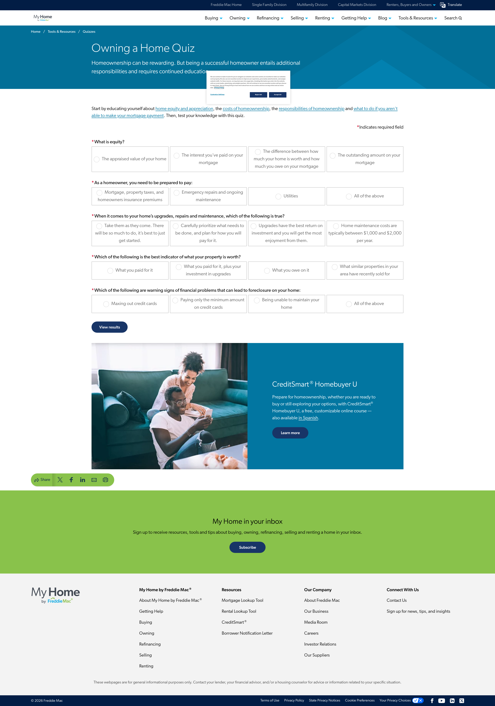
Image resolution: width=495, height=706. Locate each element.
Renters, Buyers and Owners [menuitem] (409, 5)
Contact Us (397, 600)
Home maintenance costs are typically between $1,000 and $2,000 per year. (365, 233)
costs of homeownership (246, 109)
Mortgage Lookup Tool (242, 600)
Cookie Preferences (360, 700)
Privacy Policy (294, 700)
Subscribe (247, 547)
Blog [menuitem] (382, 18)
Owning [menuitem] (237, 18)
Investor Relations (320, 644)
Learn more (294, 433)
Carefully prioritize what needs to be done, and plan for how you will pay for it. (209, 233)
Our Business (316, 611)
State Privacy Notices (324, 700)
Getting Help (151, 611)
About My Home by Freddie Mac (170, 600)
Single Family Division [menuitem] (269, 5)
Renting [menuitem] (322, 18)
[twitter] (60, 479)
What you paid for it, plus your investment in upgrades (212, 270)
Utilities (291, 196)
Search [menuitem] (451, 18)
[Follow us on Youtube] (441, 700)
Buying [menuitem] (211, 18)
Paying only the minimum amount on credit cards (212, 304)
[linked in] (82, 479)
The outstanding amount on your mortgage (369, 159)
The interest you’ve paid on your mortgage (212, 159)
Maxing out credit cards (134, 304)
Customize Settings (217, 94)
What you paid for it (134, 270)
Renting (146, 666)
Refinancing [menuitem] (268, 18)
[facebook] (71, 479)
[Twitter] (461, 700)
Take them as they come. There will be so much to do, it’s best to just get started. (130, 233)
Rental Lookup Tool (239, 611)
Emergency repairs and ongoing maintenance (212, 196)
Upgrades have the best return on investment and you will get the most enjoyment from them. (287, 233)
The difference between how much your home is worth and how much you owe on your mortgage (287, 159)
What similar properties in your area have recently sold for (369, 270)
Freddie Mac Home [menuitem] (226, 5)
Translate (455, 5)
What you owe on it (290, 270)
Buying (145, 622)
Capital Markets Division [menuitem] (357, 5)
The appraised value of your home (134, 159)
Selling (145, 655)
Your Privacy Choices (395, 700)
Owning (146, 633)
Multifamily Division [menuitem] (312, 5)
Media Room (316, 622)
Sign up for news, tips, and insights (418, 611)
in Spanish (308, 418)
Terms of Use (269, 700)
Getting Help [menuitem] (354, 18)
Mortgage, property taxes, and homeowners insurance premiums (131, 196)
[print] (105, 479)
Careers (311, 633)
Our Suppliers (317, 655)
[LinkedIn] (452, 700)
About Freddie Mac (322, 600)
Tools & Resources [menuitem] (416, 18)
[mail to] (94, 479)
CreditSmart (234, 622)
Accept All (277, 94)
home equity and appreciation (184, 109)
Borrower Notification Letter (247, 633)
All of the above (369, 196)
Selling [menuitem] (297, 18)
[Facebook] (432, 700)
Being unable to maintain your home (290, 304)
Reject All (258, 94)
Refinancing (150, 644)
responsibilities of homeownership (311, 109)
